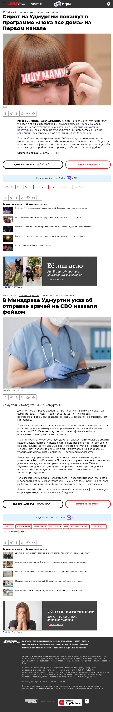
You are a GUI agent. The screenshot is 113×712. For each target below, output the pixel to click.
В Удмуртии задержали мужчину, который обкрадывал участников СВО (48, 590)
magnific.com (18, 390)
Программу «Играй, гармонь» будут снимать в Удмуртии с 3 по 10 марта (48, 217)
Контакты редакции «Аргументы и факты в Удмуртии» (47, 641)
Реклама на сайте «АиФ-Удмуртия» (72, 645)
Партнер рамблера (48, 701)
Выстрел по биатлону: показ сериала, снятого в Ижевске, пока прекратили (50, 236)
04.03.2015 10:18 (9, 12)
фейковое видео (99, 489)
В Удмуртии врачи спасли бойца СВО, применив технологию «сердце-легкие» (51, 562)
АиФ (5, 107)
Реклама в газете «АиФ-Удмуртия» (38, 645)
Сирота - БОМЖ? (50, 153)
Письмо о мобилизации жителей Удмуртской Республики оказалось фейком (51, 572)
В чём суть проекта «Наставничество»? (33, 245)
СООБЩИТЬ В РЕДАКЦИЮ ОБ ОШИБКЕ (70, 648)
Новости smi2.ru (12, 286)
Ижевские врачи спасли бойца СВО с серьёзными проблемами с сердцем (49, 581)
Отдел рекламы (82, 641)
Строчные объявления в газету (36, 648)
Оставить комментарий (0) (88, 164)
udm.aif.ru (37, 489)
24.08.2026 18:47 (10, 295)
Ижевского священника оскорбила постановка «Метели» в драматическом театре (53, 227)
